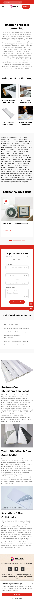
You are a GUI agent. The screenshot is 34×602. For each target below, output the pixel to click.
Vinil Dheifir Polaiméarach (25, 101)
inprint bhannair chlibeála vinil (14, 345)
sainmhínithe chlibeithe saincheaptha (16, 332)
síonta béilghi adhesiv (11, 324)
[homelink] (14, 6)
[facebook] (16, 569)
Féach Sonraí (8, 91)
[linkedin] (10, 569)
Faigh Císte (26, 6)
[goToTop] (31, 309)
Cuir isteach (17, 302)
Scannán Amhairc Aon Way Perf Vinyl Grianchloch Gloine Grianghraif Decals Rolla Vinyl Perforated (8, 101)
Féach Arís (7, 230)
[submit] (20, 2)
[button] (10, 240)
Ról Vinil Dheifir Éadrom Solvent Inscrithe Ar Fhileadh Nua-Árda (8, 123)
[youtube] (22, 569)
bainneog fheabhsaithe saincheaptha (16, 341)
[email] (31, 304)
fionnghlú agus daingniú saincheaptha (16, 328)
